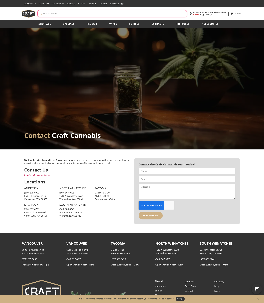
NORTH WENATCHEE (171, 243)
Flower (92, 23)
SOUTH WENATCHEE (216, 243)
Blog (216, 286)
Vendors (92, 3)
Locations (57, 3)
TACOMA (118, 243)
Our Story (219, 282)
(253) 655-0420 (102, 192)
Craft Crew (44, 3)
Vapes (113, 23)
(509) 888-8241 (207, 259)
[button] (215, 13)
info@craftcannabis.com (37, 175)
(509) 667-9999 (66, 192)
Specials (71, 3)
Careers (81, 3)
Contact (189, 291)
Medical (103, 3)
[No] (257, 300)
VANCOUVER (32, 243)
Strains (158, 291)
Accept (180, 299)
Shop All (44, 23)
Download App (117, 3)
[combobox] (114, 13)
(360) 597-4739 (31, 209)
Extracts (158, 23)
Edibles (134, 23)
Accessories (210, 23)
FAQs (217, 291)
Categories (28, 3)
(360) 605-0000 (31, 192)
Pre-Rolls (183, 23)
